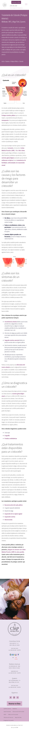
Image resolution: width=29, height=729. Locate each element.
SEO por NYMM (14, 727)
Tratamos (7, 61)
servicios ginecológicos (8, 158)
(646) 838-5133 (14, 671)
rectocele (10, 148)
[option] (13, 658)
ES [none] (16, 657)
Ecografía (7, 436)
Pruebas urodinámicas (11, 438)
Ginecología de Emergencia (16, 8)
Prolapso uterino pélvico (8, 115)
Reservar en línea (16, 2)
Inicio (3, 61)
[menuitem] (7, 709)
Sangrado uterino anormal (12, 340)
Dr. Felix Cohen (20, 150)
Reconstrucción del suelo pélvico (14, 505)
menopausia (5, 120)
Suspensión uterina (10, 517)
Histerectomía (8, 520)
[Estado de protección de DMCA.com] (14, 722)
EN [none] (13, 657)
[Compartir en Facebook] (12, 573)
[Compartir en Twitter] (14, 573)
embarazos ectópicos (7, 160)
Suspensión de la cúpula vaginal (13, 514)
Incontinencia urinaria (11, 322)
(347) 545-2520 (13, 6)
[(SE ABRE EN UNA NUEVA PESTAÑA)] (16, 573)
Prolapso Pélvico (14, 61)
